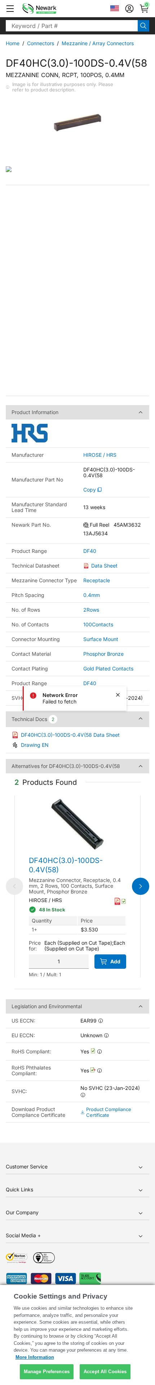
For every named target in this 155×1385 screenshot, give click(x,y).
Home (12, 43)
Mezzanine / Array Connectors (98, 43)
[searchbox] (72, 26)
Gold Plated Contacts (108, 668)
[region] (77, 1335)
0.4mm (91, 595)
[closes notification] (118, 694)
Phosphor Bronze (103, 654)
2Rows (91, 610)
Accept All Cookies (105, 1371)
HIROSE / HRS (99, 455)
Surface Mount (100, 639)
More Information (34, 1357)
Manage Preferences (47, 1371)
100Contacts (98, 624)
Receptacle (96, 580)
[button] (10, 8)
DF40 (89, 551)
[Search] (143, 26)
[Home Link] (50, 8)
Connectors (40, 43)
